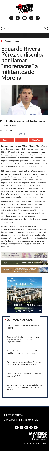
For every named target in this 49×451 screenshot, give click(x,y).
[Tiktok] (38, 18)
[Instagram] (31, 18)
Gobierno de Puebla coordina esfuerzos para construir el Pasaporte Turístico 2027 (25, 363)
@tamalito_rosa (9, 125)
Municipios (12, 41)
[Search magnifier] (45, 28)
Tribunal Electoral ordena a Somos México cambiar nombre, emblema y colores (24, 352)
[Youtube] (24, 18)
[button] (25, 35)
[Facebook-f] (11, 18)
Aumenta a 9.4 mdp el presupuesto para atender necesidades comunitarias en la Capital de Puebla (23, 339)
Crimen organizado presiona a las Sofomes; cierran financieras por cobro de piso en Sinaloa (24, 387)
